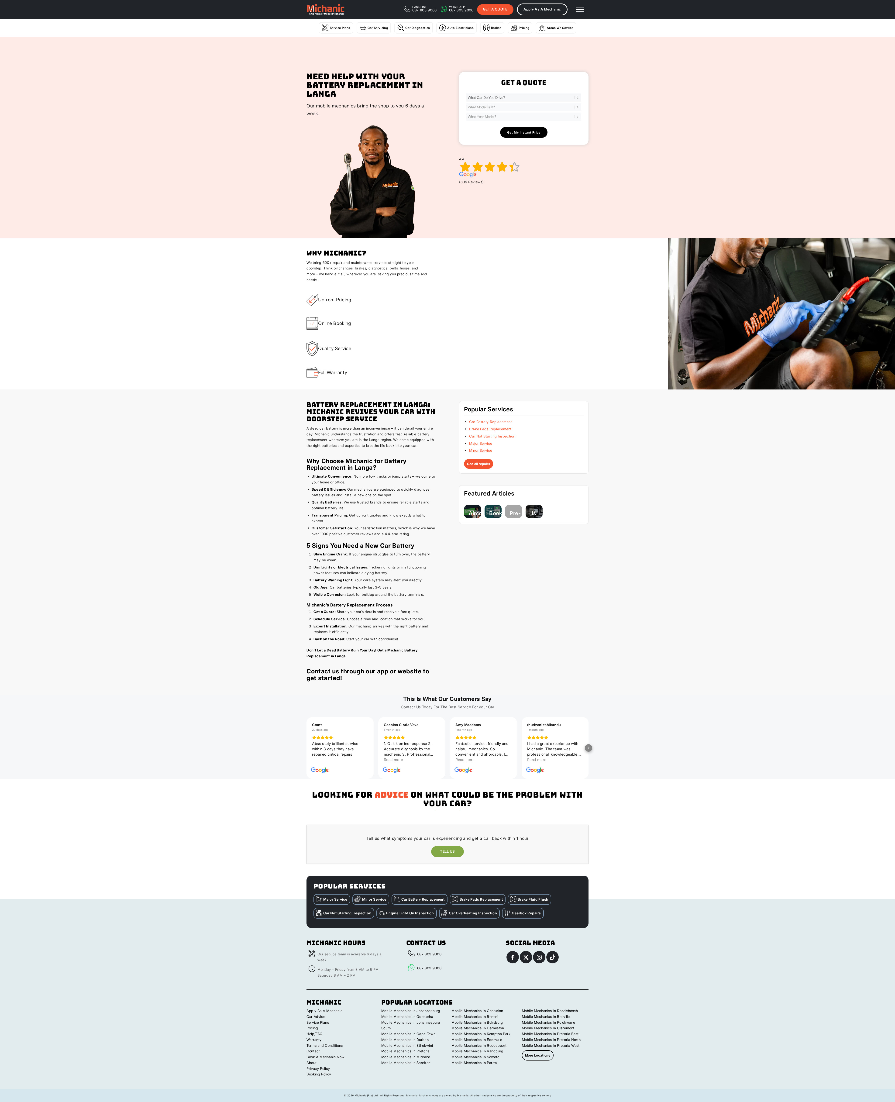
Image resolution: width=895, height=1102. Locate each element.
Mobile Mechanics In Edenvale (476, 1039)
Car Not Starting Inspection (492, 436)
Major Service (480, 443)
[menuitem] (580, 9)
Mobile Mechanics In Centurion (477, 1011)
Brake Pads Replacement (490, 429)
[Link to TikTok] (552, 957)
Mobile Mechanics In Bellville (546, 1016)
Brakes (496, 28)
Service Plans (340, 28)
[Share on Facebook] (512, 957)
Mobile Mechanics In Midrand (405, 1057)
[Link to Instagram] (539, 957)
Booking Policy (318, 1074)
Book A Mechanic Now (325, 1057)
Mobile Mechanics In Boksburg (477, 1022)
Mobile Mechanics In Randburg (477, 1051)
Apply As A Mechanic (542, 9)
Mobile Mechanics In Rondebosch (550, 1011)
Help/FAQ (314, 1034)
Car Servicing (378, 28)
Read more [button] (321, 759)
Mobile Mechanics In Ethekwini (407, 1045)
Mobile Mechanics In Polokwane (548, 1022)
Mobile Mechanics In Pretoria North (551, 1039)
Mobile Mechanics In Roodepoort (478, 1045)
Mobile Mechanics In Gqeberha (407, 1016)
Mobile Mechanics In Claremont (548, 1028)
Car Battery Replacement (490, 422)
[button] (306, 748)
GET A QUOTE (495, 9)
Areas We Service (560, 28)
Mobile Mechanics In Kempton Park (480, 1034)
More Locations (537, 1055)
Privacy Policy (318, 1068)
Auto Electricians (460, 28)
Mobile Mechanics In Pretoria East (550, 1034)
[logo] (325, 9)
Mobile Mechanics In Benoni (474, 1016)
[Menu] (580, 9)
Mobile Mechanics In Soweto (475, 1057)
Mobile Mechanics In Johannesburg (410, 1011)
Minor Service (480, 450)
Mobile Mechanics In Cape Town (408, 1034)
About (311, 1063)
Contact (313, 1051)
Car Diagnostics (417, 28)
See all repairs (478, 464)
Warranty (314, 1039)
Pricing (524, 28)
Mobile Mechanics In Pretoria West (551, 1045)
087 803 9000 (429, 954)
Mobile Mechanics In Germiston (477, 1028)
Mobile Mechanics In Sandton (405, 1063)
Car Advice (315, 1016)
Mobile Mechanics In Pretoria (405, 1051)
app (383, 671)
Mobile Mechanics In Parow (474, 1063)
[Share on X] (526, 957)
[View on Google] (320, 770)
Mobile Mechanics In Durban (405, 1039)
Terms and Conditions (324, 1045)
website (409, 671)
